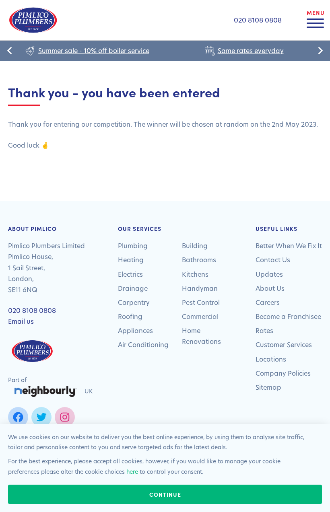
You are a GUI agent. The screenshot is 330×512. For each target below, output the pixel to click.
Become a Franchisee (288, 316)
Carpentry (134, 302)
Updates (269, 274)
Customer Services (284, 344)
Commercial (200, 316)
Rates (264, 330)
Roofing (130, 316)
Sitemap (268, 387)
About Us (270, 288)
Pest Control (201, 302)
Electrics (130, 274)
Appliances (135, 330)
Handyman (200, 288)
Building (195, 245)
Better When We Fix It (289, 245)
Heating (131, 259)
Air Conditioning (143, 344)
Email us (21, 321)
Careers (268, 302)
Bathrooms (199, 259)
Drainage (133, 288)
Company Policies (283, 373)
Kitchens (195, 274)
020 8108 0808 (32, 310)
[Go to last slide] (10, 51)
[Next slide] (320, 51)
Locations (271, 359)
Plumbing (133, 245)
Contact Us (273, 259)
